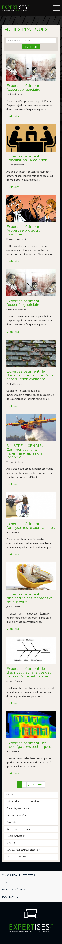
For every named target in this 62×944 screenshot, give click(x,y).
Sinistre (10, 842)
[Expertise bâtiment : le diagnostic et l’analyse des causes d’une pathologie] (31, 650)
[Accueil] (15, 8)
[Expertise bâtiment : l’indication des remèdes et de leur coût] (31, 576)
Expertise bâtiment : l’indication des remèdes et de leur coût (29, 598)
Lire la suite (12, 116)
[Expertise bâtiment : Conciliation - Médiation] (31, 138)
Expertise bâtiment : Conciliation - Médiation (26, 158)
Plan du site (10, 896)
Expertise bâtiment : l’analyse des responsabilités (30, 526)
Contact (7, 882)
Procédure (12, 822)
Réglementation (16, 836)
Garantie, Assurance (17, 808)
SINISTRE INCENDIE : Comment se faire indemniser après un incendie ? (24, 451)
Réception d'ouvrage (18, 829)
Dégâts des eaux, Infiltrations (23, 801)
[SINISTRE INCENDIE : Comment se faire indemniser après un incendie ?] (31, 427)
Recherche (31, 47)
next (40, 784)
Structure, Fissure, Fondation (23, 849)
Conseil (10, 794)
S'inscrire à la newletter (18, 875)
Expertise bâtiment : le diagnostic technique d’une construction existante (30, 375)
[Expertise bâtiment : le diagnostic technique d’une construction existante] (31, 353)
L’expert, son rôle (16, 815)
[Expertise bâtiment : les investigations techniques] (31, 724)
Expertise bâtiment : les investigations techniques (28, 745)
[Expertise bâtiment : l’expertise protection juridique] (31, 208)
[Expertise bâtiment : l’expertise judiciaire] (31, 67)
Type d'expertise (16, 856)
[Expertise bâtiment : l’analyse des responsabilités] (31, 505)
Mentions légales (13, 889)
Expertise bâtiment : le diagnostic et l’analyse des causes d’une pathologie (28, 672)
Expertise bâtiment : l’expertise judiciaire (23, 87)
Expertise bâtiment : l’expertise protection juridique (24, 230)
